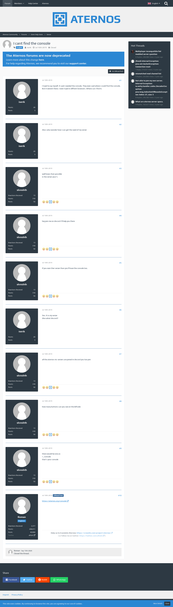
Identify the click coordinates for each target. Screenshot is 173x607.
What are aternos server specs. (149, 101)
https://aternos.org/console (54, 501)
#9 (120, 448)
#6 (120, 310)
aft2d (31, 535)
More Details (157, 603)
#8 (120, 401)
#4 (120, 216)
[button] (154, 3)
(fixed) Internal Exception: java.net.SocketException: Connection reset (147, 64)
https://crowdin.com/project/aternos (93, 533)
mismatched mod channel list (148, 73)
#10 (120, 495)
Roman (17, 551)
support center (77, 63)
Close (167, 603)
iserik (29, 47)
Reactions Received (15, 195)
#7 (120, 354)
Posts (10, 110)
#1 (120, 80)
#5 (120, 263)
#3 (120, 168)
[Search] (166, 3)
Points (10, 107)
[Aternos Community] (86, 19)
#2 (120, 124)
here (41, 59)
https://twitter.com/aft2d (90, 536)
